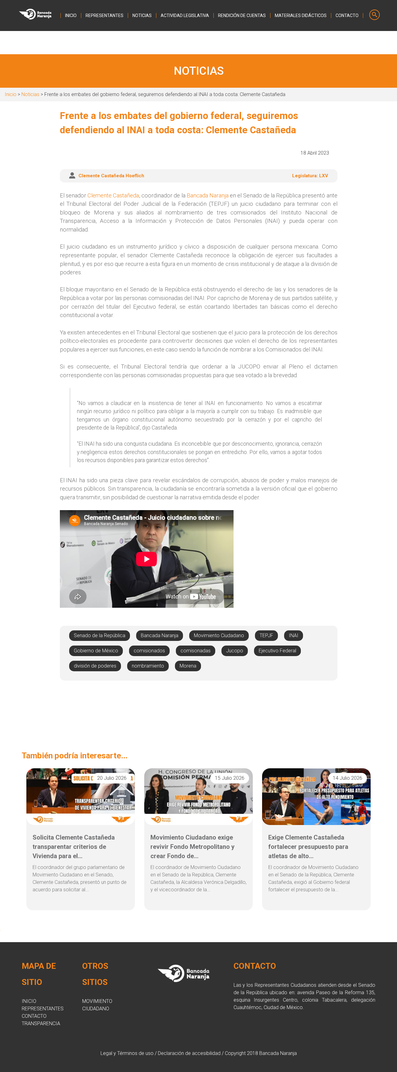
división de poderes (95, 666)
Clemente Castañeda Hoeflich (111, 176)
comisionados (149, 651)
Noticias (30, 94)
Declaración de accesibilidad (189, 1053)
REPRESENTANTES (104, 15)
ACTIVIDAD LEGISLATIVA (185, 15)
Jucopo (234, 651)
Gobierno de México (96, 651)
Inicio (10, 94)
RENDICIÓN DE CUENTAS (242, 15)
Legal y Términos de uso (127, 1053)
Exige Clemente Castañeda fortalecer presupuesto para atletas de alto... (308, 847)
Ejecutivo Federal (277, 651)
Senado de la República (99, 635)
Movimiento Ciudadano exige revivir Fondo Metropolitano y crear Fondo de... (192, 847)
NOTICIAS (142, 15)
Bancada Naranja (208, 195)
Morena (188, 666)
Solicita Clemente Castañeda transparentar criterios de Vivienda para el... (74, 847)
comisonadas (196, 651)
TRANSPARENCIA (41, 1023)
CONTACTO (347, 15)
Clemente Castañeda (113, 195)
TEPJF (266, 635)
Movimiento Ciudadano (219, 635)
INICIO (71, 15)
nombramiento (148, 666)
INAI (293, 635)
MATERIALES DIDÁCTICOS (301, 15)
